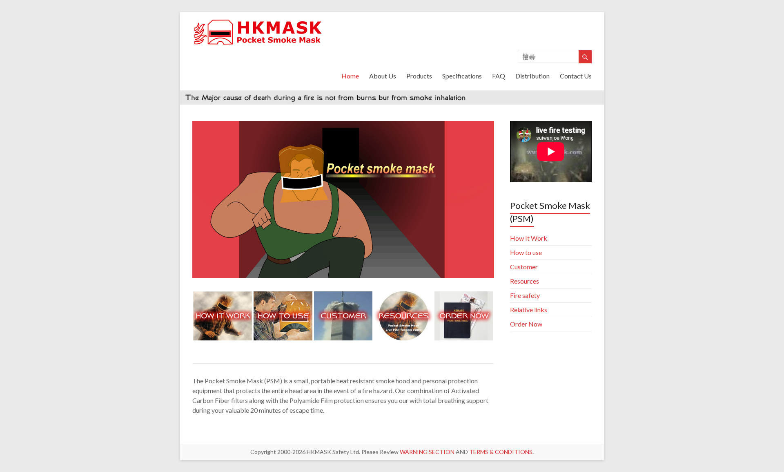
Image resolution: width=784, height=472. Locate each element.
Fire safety (525, 295)
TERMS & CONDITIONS (500, 451)
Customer (524, 267)
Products (419, 76)
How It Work (528, 238)
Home (350, 76)
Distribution (532, 76)
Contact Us (576, 76)
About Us (382, 76)
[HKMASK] (258, 22)
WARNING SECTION (427, 451)
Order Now (526, 324)
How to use (526, 252)
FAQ (498, 76)
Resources (524, 281)
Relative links (528, 309)
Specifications (462, 76)
